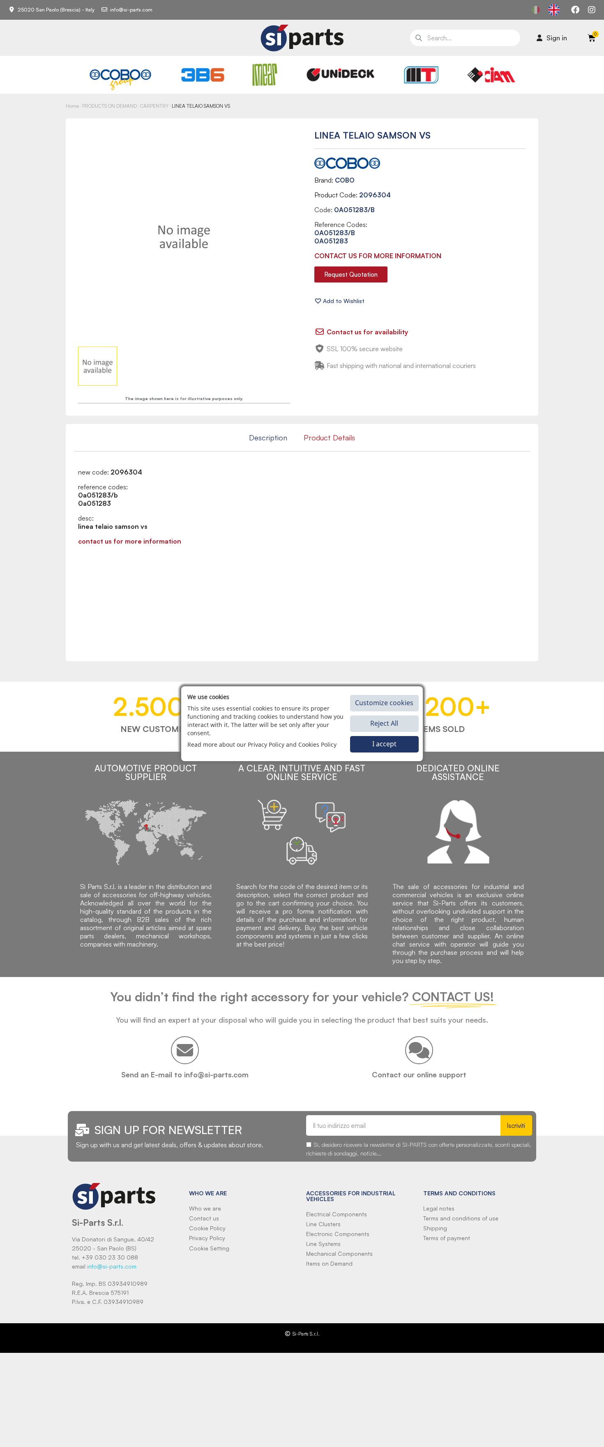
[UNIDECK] (340, 75)
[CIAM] (491, 75)
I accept (384, 743)
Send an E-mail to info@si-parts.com (185, 1074)
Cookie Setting (209, 1248)
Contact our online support (419, 1074)
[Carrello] (591, 38)
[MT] (421, 75)
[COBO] (120, 78)
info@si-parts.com (111, 1266)
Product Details (329, 437)
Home (72, 106)
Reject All (384, 723)
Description (268, 437)
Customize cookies (384, 702)
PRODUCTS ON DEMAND (109, 106)
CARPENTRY (154, 106)
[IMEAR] (264, 74)
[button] (350, 274)
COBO (345, 180)
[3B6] (203, 75)
